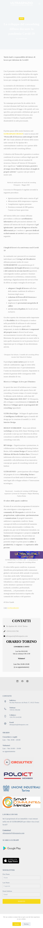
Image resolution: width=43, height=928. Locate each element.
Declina (26, 924)
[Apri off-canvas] (39, 4)
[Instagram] (27, 681)
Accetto (17, 924)
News (21, 18)
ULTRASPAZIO (13, 608)
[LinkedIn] (17, 681)
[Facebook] (22, 681)
